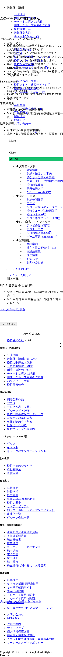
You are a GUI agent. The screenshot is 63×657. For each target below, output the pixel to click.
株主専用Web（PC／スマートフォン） (31, 607)
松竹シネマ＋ (35, 214)
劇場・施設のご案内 (39, 173)
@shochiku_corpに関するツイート (20, 601)
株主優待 (12, 561)
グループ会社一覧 (18, 517)
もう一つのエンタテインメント (26, 451)
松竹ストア (34, 229)
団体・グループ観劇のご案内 (32, 25)
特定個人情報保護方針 (21, 635)
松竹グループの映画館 (41, 210)
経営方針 (12, 495)
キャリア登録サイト (19, 587)
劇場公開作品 (35, 199)
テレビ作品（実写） (26, 80)
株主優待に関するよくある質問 (26, 565)
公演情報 (19, 14)
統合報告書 (14, 539)
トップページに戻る (12, 309)
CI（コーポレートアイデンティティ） (31, 510)
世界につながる (17, 425)
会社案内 (19, 105)
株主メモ (12, 558)
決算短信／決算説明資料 (22, 532)
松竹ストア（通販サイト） (31, 84)
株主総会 (12, 550)
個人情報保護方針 (18, 631)
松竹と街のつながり (19, 465)
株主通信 (12, 543)
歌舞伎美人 (21, 32)
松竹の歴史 (14, 502)
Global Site (22, 268)
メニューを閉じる (20, 275)
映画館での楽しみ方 (19, 417)
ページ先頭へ (8, 324)
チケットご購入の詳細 (28, 21)
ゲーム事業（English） (28, 92)
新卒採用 (12, 580)
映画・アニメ (27, 195)
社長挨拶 (12, 491)
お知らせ (19, 119)
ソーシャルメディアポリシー (25, 642)
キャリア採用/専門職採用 (22, 583)
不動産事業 (34, 251)
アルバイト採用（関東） (22, 594)
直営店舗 (12, 473)
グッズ (11, 443)
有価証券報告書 (17, 535)
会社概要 (12, 487)
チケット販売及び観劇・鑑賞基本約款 (31, 638)
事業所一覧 (14, 513)
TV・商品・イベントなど (34, 221)
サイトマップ (15, 627)
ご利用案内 (14, 624)
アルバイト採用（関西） (22, 598)
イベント (12, 447)
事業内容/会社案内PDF (21, 499)
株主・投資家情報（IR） (42, 247)
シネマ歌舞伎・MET (20, 366)
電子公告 (12, 554)
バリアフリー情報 (18, 380)
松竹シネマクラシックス (42, 218)
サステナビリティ (18, 506)
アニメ (31, 203)
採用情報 (19, 116)
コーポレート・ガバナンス (24, 546)
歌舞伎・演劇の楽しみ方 (22, 358)
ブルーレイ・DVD (18, 410)
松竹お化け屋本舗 (38, 232)
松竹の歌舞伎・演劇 (19, 362)
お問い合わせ (22, 123)
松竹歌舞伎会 (22, 28)
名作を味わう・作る (19, 421)
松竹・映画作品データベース (45, 206)
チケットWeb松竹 (25, 36)
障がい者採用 (15, 591)
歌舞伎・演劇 (27, 166)
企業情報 (24, 240)
